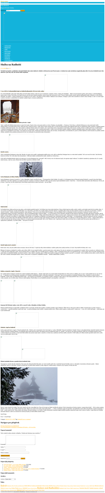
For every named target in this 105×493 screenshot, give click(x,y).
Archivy (3, 479)
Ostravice (7, 488)
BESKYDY (8, 47)
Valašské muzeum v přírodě (96, 488)
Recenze (29, 488)
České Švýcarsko (28, 490)
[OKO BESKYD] (1, 42)
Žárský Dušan (42, 490)
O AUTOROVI (8, 60)
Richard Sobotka (34, 488)
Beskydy (4, 485)
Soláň (65, 488)
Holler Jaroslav (45, 485)
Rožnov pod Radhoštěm (48, 488)
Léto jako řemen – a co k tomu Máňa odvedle (15, 464)
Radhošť (20, 419)
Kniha (75, 485)
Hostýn (51, 485)
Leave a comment (26, 419)
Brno (13, 485)
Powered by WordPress (19, 491)
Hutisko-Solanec (63, 485)
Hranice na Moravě (56, 485)
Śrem (33, 490)
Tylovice (68, 488)
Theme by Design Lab (31, 491)
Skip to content (4, 1)
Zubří (23, 490)
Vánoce (8, 490)
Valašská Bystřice (76, 488)
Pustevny (21, 488)
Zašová (19, 490)
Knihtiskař (78, 485)
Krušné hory (83, 485)
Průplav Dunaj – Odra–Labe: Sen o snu (13, 470)
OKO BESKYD (5, 2)
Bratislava (9, 485)
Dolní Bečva (27, 485)
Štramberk (36, 490)
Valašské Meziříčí (84, 488)
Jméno (3, 447)
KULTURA (8, 51)
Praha (16, 488)
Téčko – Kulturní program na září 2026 (13, 467)
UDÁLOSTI (8, 45)
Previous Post (10, 425)
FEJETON (7, 57)
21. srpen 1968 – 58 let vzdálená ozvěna (13, 466)
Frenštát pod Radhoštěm (36, 485)
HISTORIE (7, 53)
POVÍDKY (7, 55)
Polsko (13, 488)
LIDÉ (6, 49)
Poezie (10, 488)
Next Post (18, 427)
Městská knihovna (99, 485)
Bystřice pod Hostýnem (19, 485)
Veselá (2, 490)
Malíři (93, 485)
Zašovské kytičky (13, 490)
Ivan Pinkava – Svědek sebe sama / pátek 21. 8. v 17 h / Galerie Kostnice (21, 468)
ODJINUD (7, 58)
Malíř (91, 485)
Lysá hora (87, 485)
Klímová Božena (70, 485)
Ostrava (3, 488)
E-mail (3, 450)
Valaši (71, 488)
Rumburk (61, 488)
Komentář (3, 444)
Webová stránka (4, 452)
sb (8, 68)
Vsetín (5, 490)
